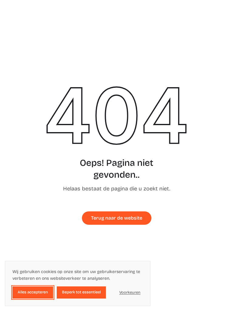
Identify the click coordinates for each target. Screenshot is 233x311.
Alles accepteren (33, 292)
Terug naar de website (116, 218)
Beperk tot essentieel (81, 292)
